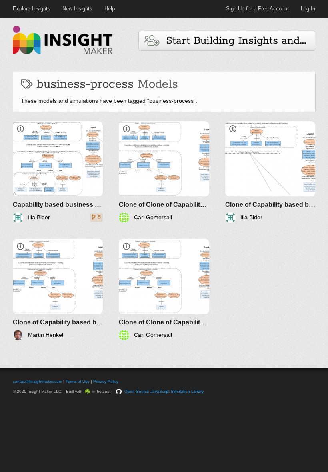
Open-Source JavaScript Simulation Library (164, 391)
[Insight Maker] (63, 53)
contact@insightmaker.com (37, 381)
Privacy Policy (105, 381)
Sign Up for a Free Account (257, 9)
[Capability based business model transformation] (58, 172)
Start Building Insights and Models (237, 41)
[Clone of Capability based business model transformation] (270, 172)
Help (109, 9)
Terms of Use (78, 381)
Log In (308, 9)
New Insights (77, 9)
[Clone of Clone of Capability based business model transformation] (164, 172)
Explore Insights (31, 9)
